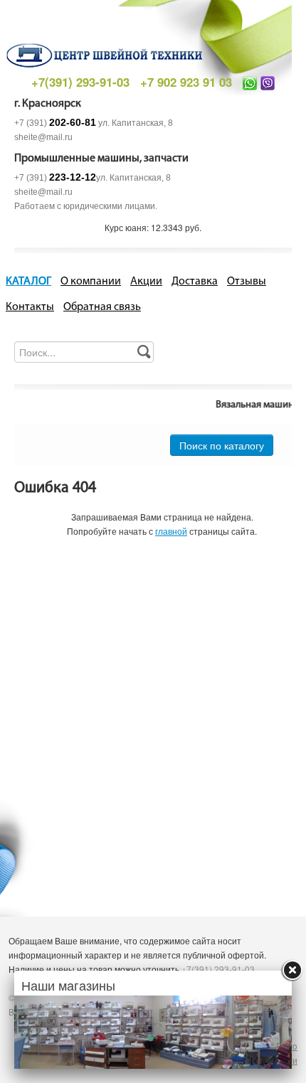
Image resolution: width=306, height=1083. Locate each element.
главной (171, 531)
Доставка (195, 281)
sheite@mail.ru (43, 137)
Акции (146, 281)
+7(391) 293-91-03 (80, 81)
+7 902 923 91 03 (186, 81)
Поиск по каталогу (221, 445)
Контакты (30, 307)
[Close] (292, 970)
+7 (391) (55, 123)
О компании (90, 281)
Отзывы (246, 281)
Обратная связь (102, 307)
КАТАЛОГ (28, 281)
